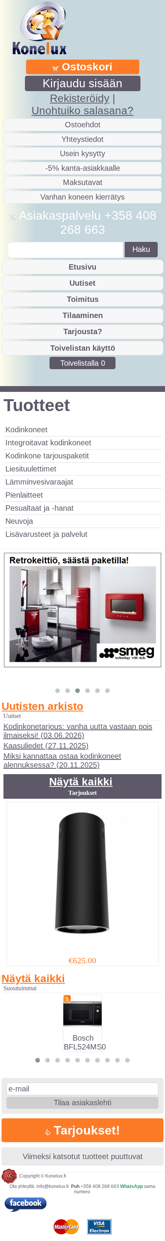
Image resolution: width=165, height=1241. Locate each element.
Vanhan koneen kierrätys (82, 197)
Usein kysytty (82, 153)
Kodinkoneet (26, 429)
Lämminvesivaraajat (39, 482)
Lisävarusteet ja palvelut (46, 534)
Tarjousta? (82, 331)
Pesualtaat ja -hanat (39, 508)
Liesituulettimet (30, 469)
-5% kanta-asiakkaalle (82, 168)
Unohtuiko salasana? (82, 111)
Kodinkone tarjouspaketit (47, 455)
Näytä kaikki (80, 782)
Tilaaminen (83, 315)
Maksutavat (82, 182)
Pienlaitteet (24, 495)
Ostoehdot (83, 124)
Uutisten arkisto (42, 706)
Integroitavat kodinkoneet (48, 442)
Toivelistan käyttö (82, 348)
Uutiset (82, 283)
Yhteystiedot (82, 139)
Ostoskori (85, 67)
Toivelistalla (82, 363)
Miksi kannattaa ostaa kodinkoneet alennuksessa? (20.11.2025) (62, 760)
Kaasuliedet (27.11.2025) (46, 745)
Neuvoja (19, 521)
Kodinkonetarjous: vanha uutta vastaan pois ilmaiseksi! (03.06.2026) (77, 731)
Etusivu (82, 267)
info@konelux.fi (52, 1186)
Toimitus (83, 299)
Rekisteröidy (79, 98)
